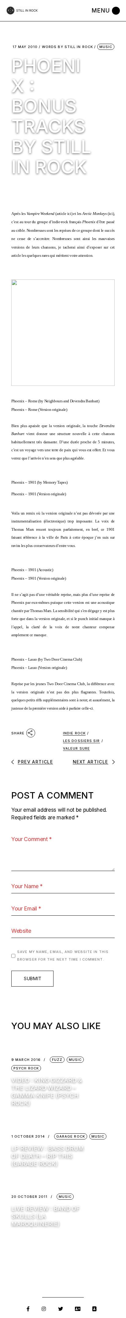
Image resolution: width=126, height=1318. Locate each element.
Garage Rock (70, 1136)
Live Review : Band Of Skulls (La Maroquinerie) (45, 1216)
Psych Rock (26, 1068)
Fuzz (57, 1060)
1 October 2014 (28, 1136)
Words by (67, 47)
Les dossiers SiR (81, 741)
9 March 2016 (26, 1059)
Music (106, 47)
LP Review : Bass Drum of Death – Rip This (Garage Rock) (47, 1156)
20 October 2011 (29, 1196)
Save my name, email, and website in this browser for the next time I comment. (63, 956)
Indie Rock (74, 733)
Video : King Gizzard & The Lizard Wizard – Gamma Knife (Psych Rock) (46, 1092)
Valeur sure (76, 748)
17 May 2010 (25, 47)
